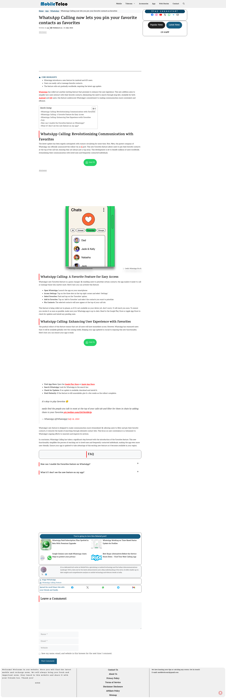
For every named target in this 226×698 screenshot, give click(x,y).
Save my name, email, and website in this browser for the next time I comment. (76, 653)
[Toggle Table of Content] (92, 109)
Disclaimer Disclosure (113, 687)
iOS (51, 98)
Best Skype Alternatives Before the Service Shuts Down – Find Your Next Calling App (119, 555)
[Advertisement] (90, 49)
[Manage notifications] (220, 693)
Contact (176, 3)
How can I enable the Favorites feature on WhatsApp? (62, 123)
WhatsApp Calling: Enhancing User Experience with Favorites (66, 117)
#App (166, 32)
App (153, 3)
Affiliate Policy (113, 691)
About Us (113, 674)
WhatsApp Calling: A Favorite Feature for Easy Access (62, 114)
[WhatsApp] (90, 162)
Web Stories (164, 3)
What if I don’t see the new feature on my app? (60, 126)
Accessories (143, 3)
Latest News (174, 25)
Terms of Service (113, 682)
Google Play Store (72, 384)
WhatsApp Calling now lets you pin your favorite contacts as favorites (88, 21)
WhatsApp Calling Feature (51, 583)
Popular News (156, 25)
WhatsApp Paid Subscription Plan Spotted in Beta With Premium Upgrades (70, 542)
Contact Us (113, 670)
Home (41, 11)
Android (42, 98)
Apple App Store (88, 384)
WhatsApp (54, 11)
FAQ (42, 120)
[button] (183, 4)
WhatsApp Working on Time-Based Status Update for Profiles (120, 542)
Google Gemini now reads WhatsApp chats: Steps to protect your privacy (69, 555)
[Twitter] (42, 574)
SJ (48, 28)
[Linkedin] (46, 574)
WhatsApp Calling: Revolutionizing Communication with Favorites (68, 112)
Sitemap (113, 695)
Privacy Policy (113, 678)
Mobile (119, 3)
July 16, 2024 (73, 419)
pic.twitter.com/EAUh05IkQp (78, 412)
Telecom (128, 3)
